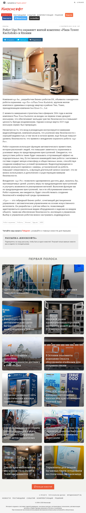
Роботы (5, 26)
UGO (41, 222)
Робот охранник (9, 222)
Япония (27, 222)
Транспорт (8, 316)
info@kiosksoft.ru (74, 495)
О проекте (80, 2)
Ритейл (7, 286)
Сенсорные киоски (12, 392)
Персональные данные (56, 495)
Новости (6, 15)
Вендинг (49, 316)
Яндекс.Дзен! (21, 3)
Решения (59, 15)
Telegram (26, 230)
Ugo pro (35, 222)
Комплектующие (45, 15)
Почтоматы (51, 352)
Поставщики (19, 15)
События (31, 15)
